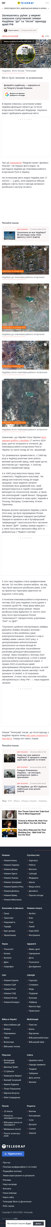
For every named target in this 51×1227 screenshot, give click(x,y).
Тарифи (7, 927)
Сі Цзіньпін (9, 1071)
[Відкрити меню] (4, 3)
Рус (47, 3)
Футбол (32, 913)
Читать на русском (10, 36)
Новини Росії (10, 989)
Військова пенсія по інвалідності (13, 1123)
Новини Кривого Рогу (13, 887)
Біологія (7, 958)
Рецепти (31, 1106)
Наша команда (10, 1193)
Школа (32, 882)
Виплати (33, 869)
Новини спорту (34, 908)
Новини (6, 855)
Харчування (34, 953)
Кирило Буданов (11, 1084)
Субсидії (33, 874)
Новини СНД (10, 993)
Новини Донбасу (11, 891)
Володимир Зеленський (9, 1061)
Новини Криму (10, 895)
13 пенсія (8, 1111)
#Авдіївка (42, 801)
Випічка (32, 1111)
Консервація (34, 1116)
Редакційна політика (12, 1171)
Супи (31, 1120)
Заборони (33, 1073)
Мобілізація (32, 1019)
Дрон (6, 962)
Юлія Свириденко (12, 1097)
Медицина (33, 878)
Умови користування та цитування (19, 1176)
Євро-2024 (34, 931)
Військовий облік (36, 1042)
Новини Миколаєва (13, 900)
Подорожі (33, 993)
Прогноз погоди (36, 895)
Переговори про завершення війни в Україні (25, 8)
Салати (32, 1129)
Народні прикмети (37, 1065)
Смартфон (9, 967)
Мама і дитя (34, 949)
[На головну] (25, 3)
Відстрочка (34, 1033)
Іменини (32, 1082)
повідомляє (16, 163)
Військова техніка (12, 1046)
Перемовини (10, 1033)
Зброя (7, 1038)
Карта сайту (8, 1197)
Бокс (31, 918)
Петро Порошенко (12, 1089)
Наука (5, 944)
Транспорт (8, 918)
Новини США (10, 985)
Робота (32, 865)
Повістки (33, 1025)
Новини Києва (10, 860)
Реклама (7, 1180)
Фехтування (34, 935)
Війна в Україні (9, 1019)
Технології (8, 949)
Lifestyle (31, 975)
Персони (6, 1055)
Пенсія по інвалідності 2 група (13, 1117)
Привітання (34, 1011)
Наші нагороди (10, 1184)
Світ (4, 975)
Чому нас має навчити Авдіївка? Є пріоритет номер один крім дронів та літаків (32, 757)
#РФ (10, 801)
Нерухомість (9, 922)
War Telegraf (22, 229)
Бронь (32, 1029)
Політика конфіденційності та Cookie (20, 1167)
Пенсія (5, 1106)
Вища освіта (34, 887)
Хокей (31, 927)
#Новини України (29, 801)
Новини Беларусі (12, 1002)
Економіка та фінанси (12, 908)
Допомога (33, 891)
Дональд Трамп (11, 1067)
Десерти (33, 1124)
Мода (31, 989)
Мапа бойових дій (12, 1025)
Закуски (32, 1133)
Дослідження (35, 967)
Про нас (6, 1163)
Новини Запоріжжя (12, 882)
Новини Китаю (10, 998)
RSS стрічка (8, 1206)
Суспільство (33, 855)
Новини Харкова (11, 865)
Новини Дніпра (11, 869)
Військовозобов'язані (38, 1038)
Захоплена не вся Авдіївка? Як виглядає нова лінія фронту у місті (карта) (31, 234)
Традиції (33, 1069)
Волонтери (9, 1042)
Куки (28, 1223)
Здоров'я (31, 944)
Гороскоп (33, 980)
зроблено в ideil (10, 1219)
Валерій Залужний (12, 1080)
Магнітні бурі (35, 1006)
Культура (33, 998)
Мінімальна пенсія (12, 1129)
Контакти (7, 1189)
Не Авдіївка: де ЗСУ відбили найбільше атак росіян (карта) (32, 789)
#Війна (16, 801)
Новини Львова (11, 878)
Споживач (33, 985)
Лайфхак (33, 1002)
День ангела (34, 1078)
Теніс (31, 922)
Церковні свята (36, 1060)
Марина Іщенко (13, 30)
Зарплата (33, 860)
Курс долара (9, 931)
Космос (7, 953)
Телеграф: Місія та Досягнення (17, 1202)
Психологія (34, 962)
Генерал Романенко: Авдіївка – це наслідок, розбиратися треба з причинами (29, 773)
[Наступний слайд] (48, 8)
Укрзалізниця (10, 935)
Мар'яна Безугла (11, 1093)
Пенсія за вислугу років (12, 1134)
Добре (38, 1224)
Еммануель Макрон (13, 1076)
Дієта (31, 958)
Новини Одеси (10, 874)
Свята (30, 1055)
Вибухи (7, 1029)
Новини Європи (11, 980)
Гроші (6, 913)
